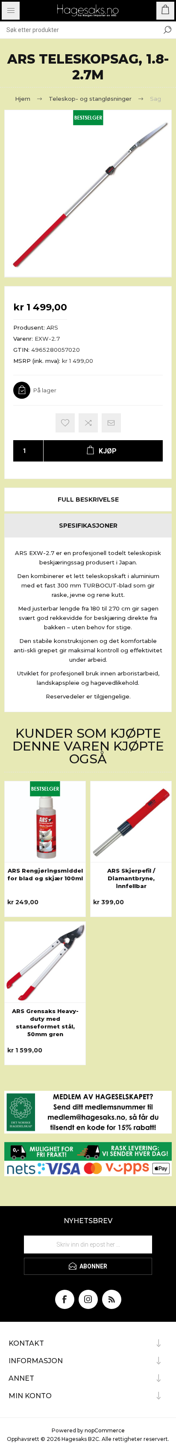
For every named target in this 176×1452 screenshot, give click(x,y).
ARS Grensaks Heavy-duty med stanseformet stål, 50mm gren (45, 1022)
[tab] (88, 499)
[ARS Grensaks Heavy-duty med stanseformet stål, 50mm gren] (45, 962)
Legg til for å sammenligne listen (88, 422)
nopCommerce (105, 1430)
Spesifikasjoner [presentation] (88, 525)
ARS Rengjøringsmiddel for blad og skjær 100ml (45, 874)
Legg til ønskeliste (65, 422)
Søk (167, 29)
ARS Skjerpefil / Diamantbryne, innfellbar (131, 878)
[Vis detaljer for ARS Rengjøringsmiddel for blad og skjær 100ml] (45, 821)
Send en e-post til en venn (111, 422)
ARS (52, 327)
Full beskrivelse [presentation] (88, 499)
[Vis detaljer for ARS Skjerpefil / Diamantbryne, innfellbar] (131, 821)
